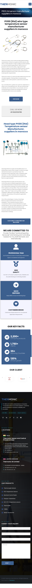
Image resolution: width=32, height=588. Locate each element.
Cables (6, 509)
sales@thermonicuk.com (10, 467)
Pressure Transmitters (9, 498)
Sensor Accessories (9, 512)
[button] (2, 377)
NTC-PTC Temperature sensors (12, 502)
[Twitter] (10, 417)
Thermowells (7, 505)
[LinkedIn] (6, 417)
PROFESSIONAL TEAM (16, 253)
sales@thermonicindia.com (11, 452)
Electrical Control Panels (10, 495)
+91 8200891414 (8, 450)
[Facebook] (13, 417)
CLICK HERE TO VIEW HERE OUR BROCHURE (16, 221)
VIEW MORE (16, 99)
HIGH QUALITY (16, 271)
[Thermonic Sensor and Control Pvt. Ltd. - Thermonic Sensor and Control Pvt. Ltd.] (4, 4)
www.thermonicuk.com (10, 469)
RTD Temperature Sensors (11, 491)
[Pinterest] (20, 417)
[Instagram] (3, 417)
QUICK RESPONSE (16, 292)
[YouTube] (17, 417)
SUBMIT (7, 563)
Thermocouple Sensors (10, 488)
